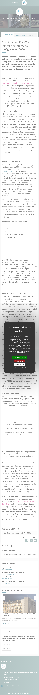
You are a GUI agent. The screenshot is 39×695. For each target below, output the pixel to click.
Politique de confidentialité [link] (19, 367)
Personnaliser (19, 365)
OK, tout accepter (20, 357)
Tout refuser (20, 361)
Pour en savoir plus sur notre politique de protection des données (19, 351)
